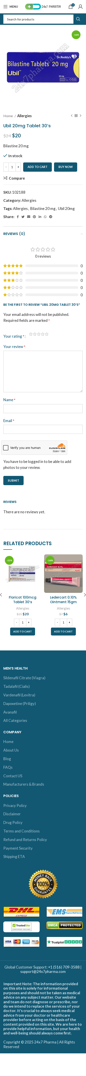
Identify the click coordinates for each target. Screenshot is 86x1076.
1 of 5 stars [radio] (31, 334)
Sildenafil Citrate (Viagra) (24, 677)
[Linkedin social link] (40, 217)
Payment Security (18, 848)
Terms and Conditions (21, 831)
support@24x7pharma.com (43, 971)
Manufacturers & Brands (23, 784)
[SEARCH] (78, 19)
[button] (22, 631)
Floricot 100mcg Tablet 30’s (22, 599)
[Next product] (80, 116)
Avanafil (10, 712)
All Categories (15, 720)
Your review (14, 346)
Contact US (12, 776)
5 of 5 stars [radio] (47, 334)
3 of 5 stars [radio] (39, 334)
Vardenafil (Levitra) (19, 695)
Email (8, 420)
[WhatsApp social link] (45, 217)
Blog (7, 758)
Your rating (13, 336)
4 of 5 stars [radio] (43, 334)
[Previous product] (71, 116)
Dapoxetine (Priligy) (19, 703)
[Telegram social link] (51, 217)
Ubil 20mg (66, 208)
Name (9, 399)
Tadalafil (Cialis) (16, 686)
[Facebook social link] (17, 217)
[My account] (80, 6)
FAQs (8, 767)
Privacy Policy (15, 805)
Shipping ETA (14, 856)
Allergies (24, 116)
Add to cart (37, 167)
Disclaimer (12, 814)
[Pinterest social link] (34, 217)
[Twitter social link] (23, 217)
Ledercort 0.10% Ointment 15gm (63, 599)
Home (8, 116)
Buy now (65, 167)
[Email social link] (29, 217)
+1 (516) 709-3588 (64, 967)
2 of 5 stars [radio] (35, 334)
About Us (11, 750)
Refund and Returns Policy (25, 839)
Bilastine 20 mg (43, 208)
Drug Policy (12, 822)
